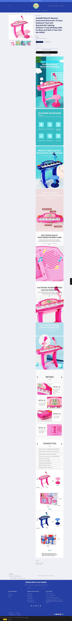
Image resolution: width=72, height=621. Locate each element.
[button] (9, 6)
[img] (38, 564)
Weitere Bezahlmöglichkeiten (47, 54)
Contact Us (10, 595)
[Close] (71, 616)
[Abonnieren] (44, 588)
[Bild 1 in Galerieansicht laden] (13, 43)
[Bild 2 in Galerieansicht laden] (23, 43)
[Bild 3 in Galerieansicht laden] (28, 43)
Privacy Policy (29, 593)
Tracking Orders (30, 598)
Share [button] (38, 560)
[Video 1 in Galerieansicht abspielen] (18, 43)
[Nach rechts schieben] (32, 43)
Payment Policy (29, 595)
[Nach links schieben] (9, 43)
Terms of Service (30, 600)
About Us (10, 593)
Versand (37, 38)
